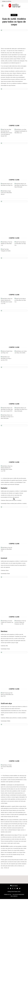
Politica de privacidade (18, 894)
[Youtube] (17, 888)
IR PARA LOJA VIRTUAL (6, 1)
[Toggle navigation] (2, 5)
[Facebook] (12, 888)
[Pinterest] (14, 888)
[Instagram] (8, 888)
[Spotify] (10, 888)
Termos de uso (7, 894)
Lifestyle (14, 15)
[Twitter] (19, 888)
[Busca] (26, 6)
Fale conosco (14, 896)
